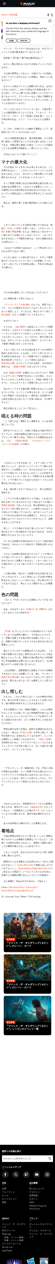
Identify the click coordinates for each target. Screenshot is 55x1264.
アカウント (34, 1192)
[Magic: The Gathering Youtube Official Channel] (36, 1174)
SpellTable (7, 1250)
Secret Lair (7, 1247)
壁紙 (4, 1202)
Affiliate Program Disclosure (37, 1207)
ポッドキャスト (9, 1198)
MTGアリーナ (8, 1230)
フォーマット (8, 1192)
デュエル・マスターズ (40, 1230)
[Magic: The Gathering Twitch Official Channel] (26, 1174)
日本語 (11, 41)
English (23, 41)
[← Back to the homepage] (27, 3)
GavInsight (31, 887)
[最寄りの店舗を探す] (50, 1158)
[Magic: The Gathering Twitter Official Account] (15, 1174)
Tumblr (30, 865)
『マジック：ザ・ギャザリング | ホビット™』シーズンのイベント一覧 (27, 1029)
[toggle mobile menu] (4, 3)
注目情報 (13, 14)
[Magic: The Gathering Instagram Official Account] (47, 1174)
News (4, 14)
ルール (5, 1195)
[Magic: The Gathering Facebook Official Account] (5, 1174)
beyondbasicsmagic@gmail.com (17, 890)
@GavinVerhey (16, 887)
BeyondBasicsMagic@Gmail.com (34, 868)
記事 (4, 1188)
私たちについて (36, 1188)
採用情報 (33, 1195)
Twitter (20, 865)
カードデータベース (11, 1243)
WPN (31, 1202)
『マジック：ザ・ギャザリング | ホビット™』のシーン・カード (27, 946)
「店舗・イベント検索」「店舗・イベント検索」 (13, 1239)
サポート (33, 1198)
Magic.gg (6, 1233)
